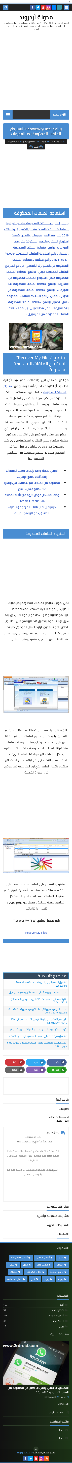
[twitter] (37, 7)
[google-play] (59, 7)
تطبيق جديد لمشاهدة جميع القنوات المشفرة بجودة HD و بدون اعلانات (37, 1044)
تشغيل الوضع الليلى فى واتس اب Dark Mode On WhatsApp (41, 984)
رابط (61, 1430)
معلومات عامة (14, 1279)
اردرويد (63, 1397)
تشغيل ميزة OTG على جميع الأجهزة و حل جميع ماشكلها (37, 1036)
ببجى (11, 1264)
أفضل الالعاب (43, 1257)
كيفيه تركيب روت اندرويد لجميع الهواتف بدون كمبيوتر (38, 1029)
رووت (60, 1279)
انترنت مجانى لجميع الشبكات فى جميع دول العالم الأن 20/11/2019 (39, 1001)
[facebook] (32, 7)
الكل (25, 1264)
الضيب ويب (42, 1264)
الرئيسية (57, 115)
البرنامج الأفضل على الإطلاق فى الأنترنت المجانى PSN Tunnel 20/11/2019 (39, 1021)
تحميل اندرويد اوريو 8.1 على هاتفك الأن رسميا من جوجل (37, 992)
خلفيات (14, 1272)
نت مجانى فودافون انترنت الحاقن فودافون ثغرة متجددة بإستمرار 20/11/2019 (38, 1011)
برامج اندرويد (56, 1272)
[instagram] (48, 7)
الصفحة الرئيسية (31, 141)
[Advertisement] (36, 70)
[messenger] (54, 7)
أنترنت (60, 1264)
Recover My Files (36, 932)
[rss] (46, 1458)
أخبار (61, 1257)
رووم (47, 1279)
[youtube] (43, 7)
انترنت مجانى (33, 1321)
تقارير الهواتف (34, 1272)
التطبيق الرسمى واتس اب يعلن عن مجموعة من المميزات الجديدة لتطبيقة (38, 1390)
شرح (33, 1279)
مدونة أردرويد (36, 17)
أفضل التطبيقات (13, 141)
